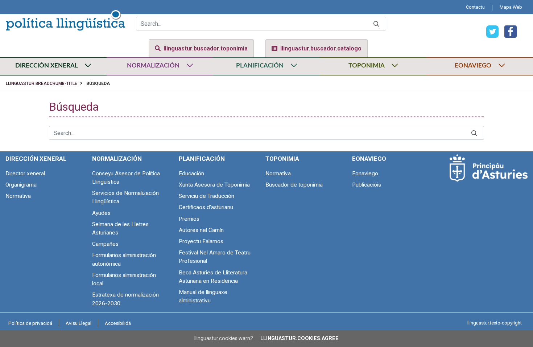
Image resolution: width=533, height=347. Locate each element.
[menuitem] (475, 7)
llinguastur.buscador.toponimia (206, 48)
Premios (189, 219)
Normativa (18, 196)
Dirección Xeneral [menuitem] (35, 158)
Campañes (105, 244)
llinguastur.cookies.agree (299, 338)
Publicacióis (366, 184)
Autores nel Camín (201, 230)
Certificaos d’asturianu (206, 207)
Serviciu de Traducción (206, 196)
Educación (191, 173)
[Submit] (376, 24)
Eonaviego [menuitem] (369, 158)
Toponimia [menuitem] (282, 158)
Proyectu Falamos (201, 241)
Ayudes (101, 213)
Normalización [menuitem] (117, 158)
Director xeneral (25, 173)
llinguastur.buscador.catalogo (320, 48)
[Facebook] (508, 31)
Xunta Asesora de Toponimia (214, 184)
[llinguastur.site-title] (65, 19)
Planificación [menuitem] (202, 158)
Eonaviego (365, 173)
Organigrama (21, 184)
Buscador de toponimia (294, 184)
